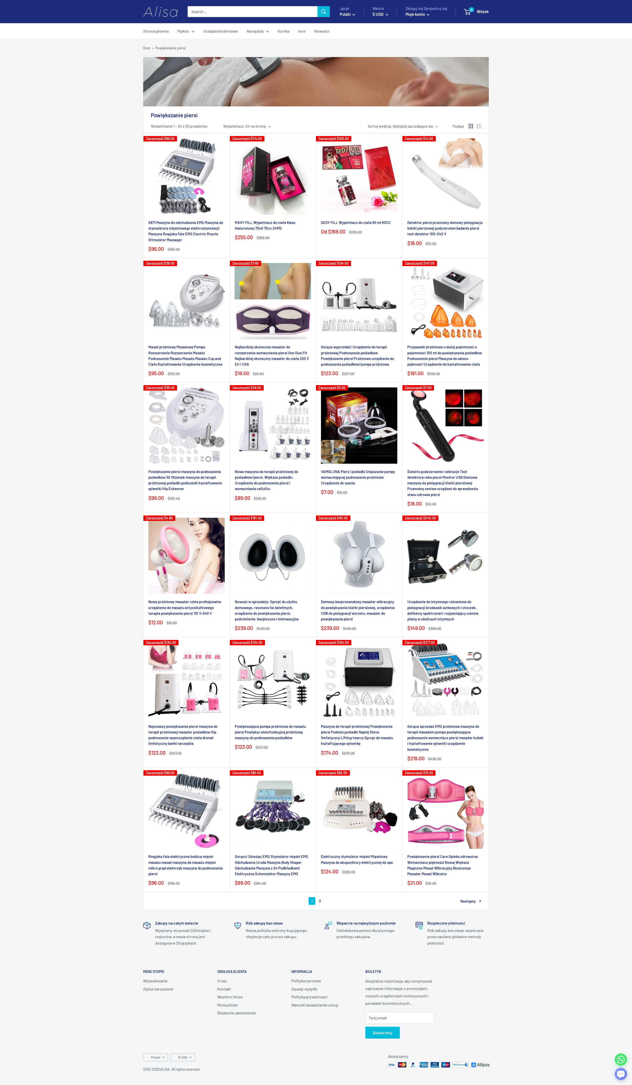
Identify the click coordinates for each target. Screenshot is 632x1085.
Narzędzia (255, 31)
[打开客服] (621, 1074)
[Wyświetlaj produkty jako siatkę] (471, 126)
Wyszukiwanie (155, 980)
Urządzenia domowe (220, 31)
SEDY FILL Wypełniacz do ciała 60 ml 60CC (356, 222)
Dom (146, 48)
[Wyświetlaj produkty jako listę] (479, 126)
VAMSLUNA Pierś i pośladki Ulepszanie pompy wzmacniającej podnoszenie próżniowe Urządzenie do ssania (358, 477)
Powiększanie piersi (170, 48)
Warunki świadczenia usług (314, 1005)
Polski (155, 1057)
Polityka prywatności (309, 996)
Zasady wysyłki (304, 988)
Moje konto (416, 14)
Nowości (321, 31)
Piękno (183, 31)
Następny (468, 901)
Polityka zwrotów (306, 980)
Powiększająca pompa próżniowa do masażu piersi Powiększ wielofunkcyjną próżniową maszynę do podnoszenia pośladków (270, 732)
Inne (302, 31)
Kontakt (224, 988)
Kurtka (283, 31)
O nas (222, 980)
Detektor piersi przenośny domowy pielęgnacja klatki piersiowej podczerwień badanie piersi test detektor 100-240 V (445, 228)
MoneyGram (227, 1005)
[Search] (323, 11)
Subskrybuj (382, 1032)
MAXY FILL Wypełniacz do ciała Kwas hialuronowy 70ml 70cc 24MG (265, 225)
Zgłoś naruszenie (158, 988)
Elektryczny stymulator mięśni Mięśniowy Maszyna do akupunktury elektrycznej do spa (357, 859)
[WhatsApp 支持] (621, 1059)
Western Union (230, 996)
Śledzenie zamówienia (236, 1012)
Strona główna (156, 31)
